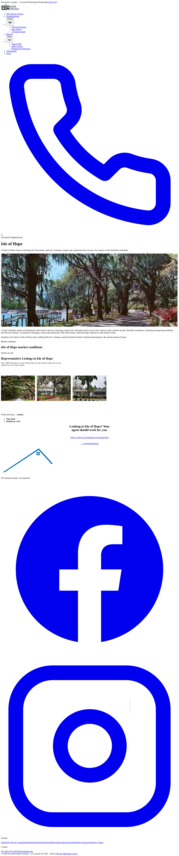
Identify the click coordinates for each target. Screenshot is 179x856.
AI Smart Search (18, 32)
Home (3, 842)
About (9, 37)
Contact (63, 842)
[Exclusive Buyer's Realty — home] (10, 9)
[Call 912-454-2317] (89, 232)
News (8, 53)
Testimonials (11, 51)
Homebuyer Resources (21, 49)
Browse (9, 34)
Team (38, 842)
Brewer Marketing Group (66, 854)
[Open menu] (2, 235)
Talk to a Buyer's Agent (80, 437)
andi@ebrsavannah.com (23, 851)
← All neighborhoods (90, 443)
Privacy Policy (98, 842)
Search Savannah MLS (99, 437)
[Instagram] (89, 834)
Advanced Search (19, 27)
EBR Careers (17, 46)
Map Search (16, 29)
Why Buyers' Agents (14, 14)
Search (10, 19)
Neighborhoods (12, 16)
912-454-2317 (51, 2)
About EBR (16, 44)
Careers (69, 842)
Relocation (55, 842)
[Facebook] (89, 657)
